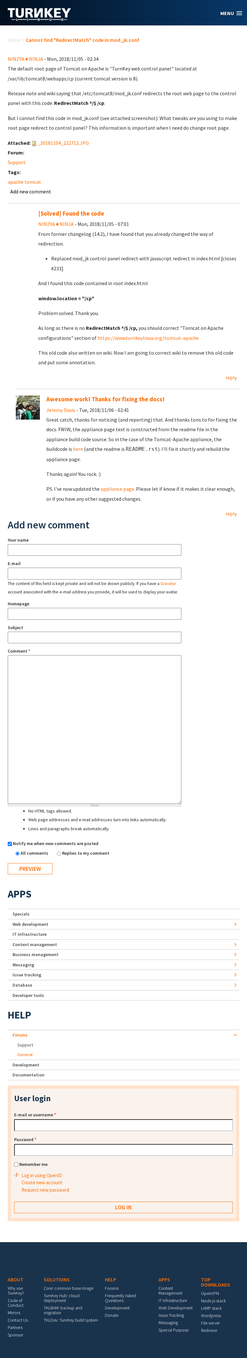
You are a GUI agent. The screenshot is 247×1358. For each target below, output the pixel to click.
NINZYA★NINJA (25, 59)
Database (22, 985)
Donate (111, 1315)
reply (231, 377)
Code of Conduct (15, 1303)
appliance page (117, 489)
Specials (21, 914)
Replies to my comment (85, 853)
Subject (15, 627)
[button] (231, 13)
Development (26, 1065)
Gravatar (168, 583)
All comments (35, 853)
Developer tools (28, 995)
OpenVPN (210, 1293)
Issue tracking (27, 975)
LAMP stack (211, 1308)
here (78, 449)
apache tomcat (24, 182)
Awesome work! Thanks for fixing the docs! (105, 399)
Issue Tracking (171, 1315)
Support (17, 162)
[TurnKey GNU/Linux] (39, 19)
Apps (20, 894)
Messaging (23, 965)
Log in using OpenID (42, 1175)
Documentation (28, 1075)
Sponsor (15, 1335)
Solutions (57, 1279)
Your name (18, 540)
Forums (20, 1035)
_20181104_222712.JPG (63, 143)
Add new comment (30, 191)
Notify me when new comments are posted (55, 843)
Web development (30, 924)
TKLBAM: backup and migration (63, 1310)
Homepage (18, 603)
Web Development (176, 1308)
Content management (35, 944)
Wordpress (211, 1315)
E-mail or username (35, 1115)
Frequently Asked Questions (120, 1298)
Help (19, 1015)
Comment (19, 651)
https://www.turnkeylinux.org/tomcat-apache (148, 338)
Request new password (45, 1190)
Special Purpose (173, 1330)
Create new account (42, 1182)
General (24, 1054)
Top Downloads (215, 1282)
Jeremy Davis (60, 410)
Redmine (209, 1330)
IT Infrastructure (30, 934)
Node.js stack (213, 1301)
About (15, 1279)
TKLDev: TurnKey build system (71, 1320)
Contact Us (18, 1320)
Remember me (33, 1164)
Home (14, 40)
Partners (15, 1327)
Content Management (170, 1290)
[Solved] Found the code (71, 213)
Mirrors (14, 1313)
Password (25, 1139)
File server (210, 1323)
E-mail (14, 563)
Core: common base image (68, 1288)
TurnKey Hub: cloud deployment (61, 1298)
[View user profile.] (28, 407)
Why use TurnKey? (16, 1290)
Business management (36, 954)
